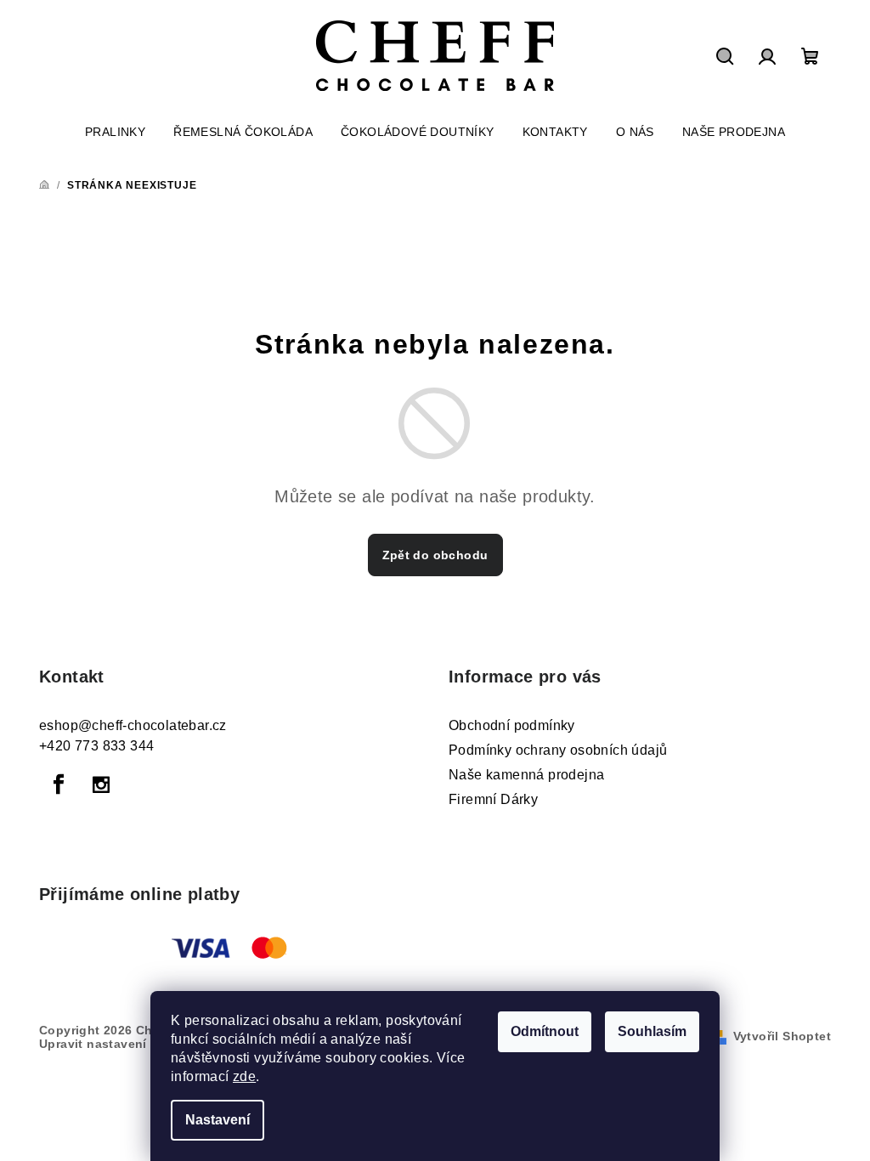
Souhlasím (652, 1031)
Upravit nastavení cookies (119, 1044)
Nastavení (217, 1120)
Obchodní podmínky (512, 725)
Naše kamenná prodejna (526, 774)
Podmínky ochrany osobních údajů (558, 750)
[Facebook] (58, 784)
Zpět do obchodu (435, 555)
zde (244, 1076)
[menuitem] (115, 131)
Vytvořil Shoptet (782, 1036)
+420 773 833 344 (96, 746)
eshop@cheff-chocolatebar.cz (133, 725)
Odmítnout (545, 1031)
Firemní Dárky (493, 799)
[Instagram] (101, 784)
